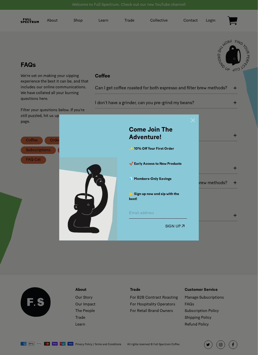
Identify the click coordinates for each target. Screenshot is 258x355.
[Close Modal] (193, 120)
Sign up (173, 226)
